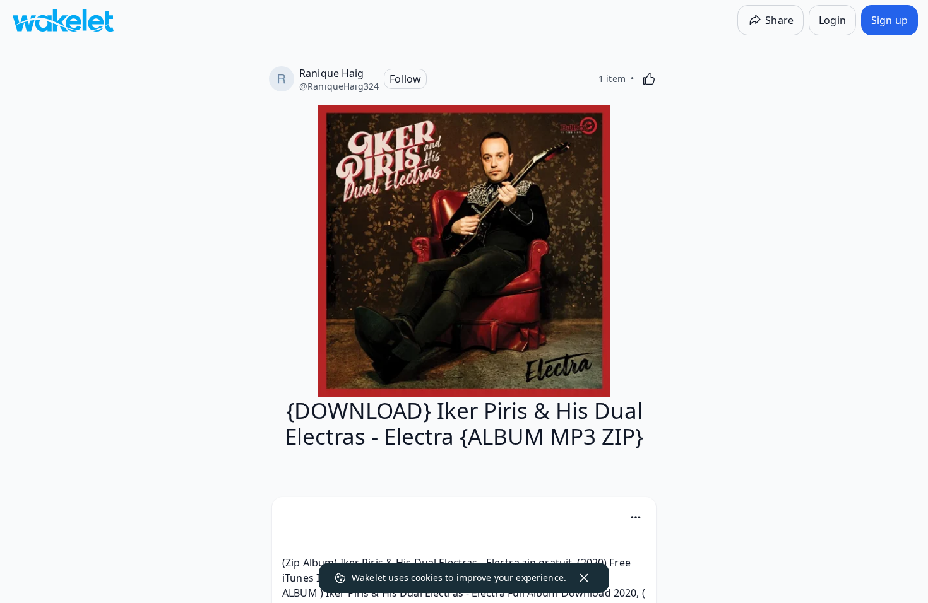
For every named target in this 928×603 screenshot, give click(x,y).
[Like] (649, 79)
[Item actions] (636, 517)
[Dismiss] (584, 578)
